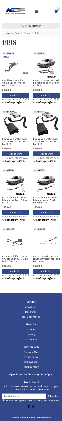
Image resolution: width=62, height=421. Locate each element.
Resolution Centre (31, 316)
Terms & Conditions (35, 401)
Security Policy (31, 366)
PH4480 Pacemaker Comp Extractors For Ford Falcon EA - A (13, 83)
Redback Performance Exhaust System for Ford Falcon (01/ (46, 259)
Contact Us (31, 339)
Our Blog (31, 334)
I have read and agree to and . (32, 401)
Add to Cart (15, 95)
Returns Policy (31, 361)
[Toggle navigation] (36, 11)
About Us (31, 329)
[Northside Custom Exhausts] (15, 11)
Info (23, 102)
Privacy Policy (31, 356)
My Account (31, 306)
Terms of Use (31, 352)
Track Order (31, 311)
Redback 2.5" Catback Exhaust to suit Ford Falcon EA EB (45, 200)
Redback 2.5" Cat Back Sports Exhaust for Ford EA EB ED (15, 141)
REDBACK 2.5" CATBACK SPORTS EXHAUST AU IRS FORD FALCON (15, 259)
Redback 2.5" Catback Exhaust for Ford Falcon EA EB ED (15, 200)
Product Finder (33, 25)
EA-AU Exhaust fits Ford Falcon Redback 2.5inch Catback (46, 83)
